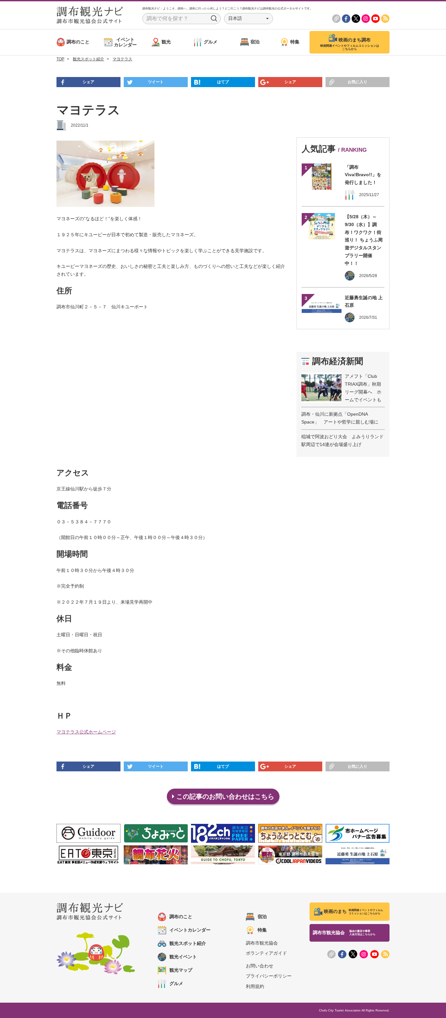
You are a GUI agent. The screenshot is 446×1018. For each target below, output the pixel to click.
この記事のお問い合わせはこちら (224, 796)
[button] (248, 18)
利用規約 (255, 986)
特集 (262, 930)
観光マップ (180, 970)
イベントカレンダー (190, 930)
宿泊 (262, 916)
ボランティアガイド (266, 953)
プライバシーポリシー (269, 976)
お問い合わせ (259, 965)
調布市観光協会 (262, 943)
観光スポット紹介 (187, 943)
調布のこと (180, 916)
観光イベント (183, 956)
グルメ (176, 983)
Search (214, 18)
